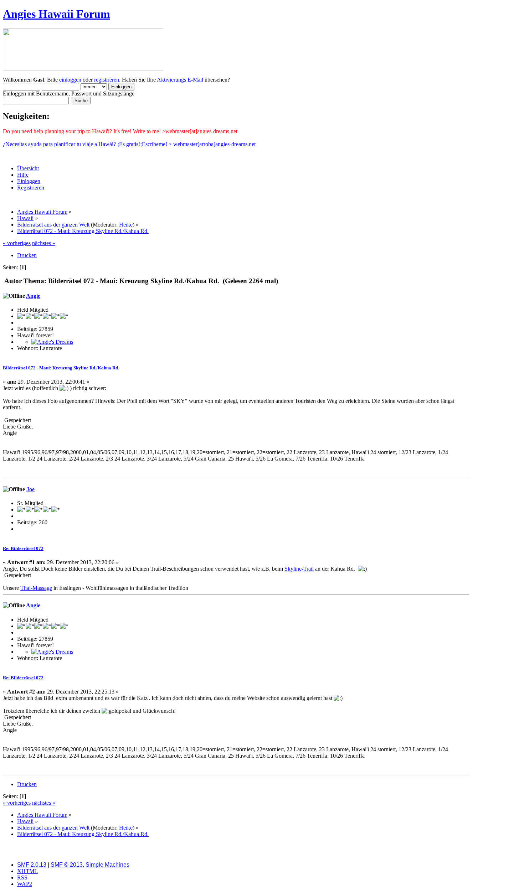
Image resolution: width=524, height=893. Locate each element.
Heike (126, 225)
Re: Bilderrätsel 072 (23, 548)
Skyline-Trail (299, 569)
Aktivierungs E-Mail (180, 80)
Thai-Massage (36, 588)
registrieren (106, 80)
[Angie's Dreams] (52, 342)
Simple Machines (107, 865)
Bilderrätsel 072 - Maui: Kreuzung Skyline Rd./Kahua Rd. (61, 367)
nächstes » (43, 243)
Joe (30, 489)
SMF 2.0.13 (31, 865)
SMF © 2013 (67, 865)
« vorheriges (17, 243)
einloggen (70, 80)
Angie (33, 296)
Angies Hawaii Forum (56, 13)
